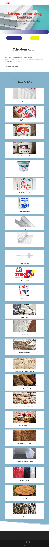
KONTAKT (35, 38)
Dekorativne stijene (24, 352)
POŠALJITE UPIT (41, 32)
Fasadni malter (24, 138)
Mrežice (24, 229)
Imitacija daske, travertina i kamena (24, 371)
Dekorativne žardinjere (24, 425)
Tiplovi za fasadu (24, 263)
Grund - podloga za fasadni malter (25, 156)
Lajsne (24, 246)
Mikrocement (24, 317)
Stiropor (24, 101)
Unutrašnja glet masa (24, 211)
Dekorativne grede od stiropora (24, 388)
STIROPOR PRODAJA (14, 38)
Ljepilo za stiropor (24, 120)
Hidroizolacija (24, 298)
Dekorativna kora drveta (24, 443)
